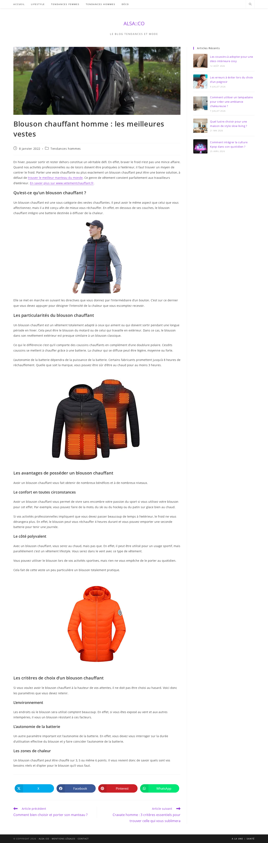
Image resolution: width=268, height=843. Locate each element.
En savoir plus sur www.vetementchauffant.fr (62, 183)
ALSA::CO (134, 23)
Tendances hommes (65, 149)
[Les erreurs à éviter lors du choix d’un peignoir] (200, 81)
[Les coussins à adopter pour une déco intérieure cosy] (200, 61)
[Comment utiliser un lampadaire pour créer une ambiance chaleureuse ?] (200, 103)
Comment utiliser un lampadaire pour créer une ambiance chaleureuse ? (231, 101)
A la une (237, 838)
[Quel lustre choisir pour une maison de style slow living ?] (200, 126)
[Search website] (250, 4)
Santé (251, 838)
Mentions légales (63, 838)
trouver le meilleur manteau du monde (55, 178)
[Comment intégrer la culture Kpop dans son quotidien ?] (200, 146)
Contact (83, 838)
